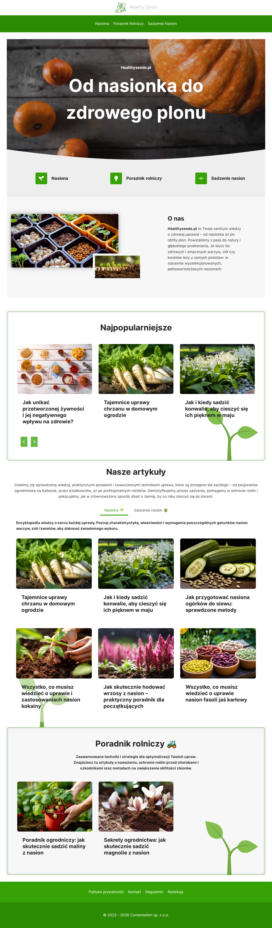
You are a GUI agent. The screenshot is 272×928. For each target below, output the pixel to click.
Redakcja (175, 892)
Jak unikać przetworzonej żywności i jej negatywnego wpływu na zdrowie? (53, 412)
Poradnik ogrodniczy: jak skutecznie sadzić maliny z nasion (54, 846)
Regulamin (154, 892)
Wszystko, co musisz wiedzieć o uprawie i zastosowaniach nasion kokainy (50, 696)
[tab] (114, 511)
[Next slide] (34, 442)
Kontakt (134, 892)
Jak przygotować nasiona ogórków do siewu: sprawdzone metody (218, 603)
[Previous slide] (24, 442)
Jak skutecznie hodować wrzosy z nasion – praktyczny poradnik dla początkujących (134, 696)
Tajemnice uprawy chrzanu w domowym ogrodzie (130, 408)
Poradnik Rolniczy (128, 23)
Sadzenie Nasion (162, 23)
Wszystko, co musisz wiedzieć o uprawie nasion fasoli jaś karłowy (216, 693)
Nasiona (102, 23)
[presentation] (54, 369)
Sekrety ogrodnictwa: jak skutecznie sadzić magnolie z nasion (135, 846)
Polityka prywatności (106, 892)
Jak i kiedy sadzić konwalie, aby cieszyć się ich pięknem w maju (216, 408)
